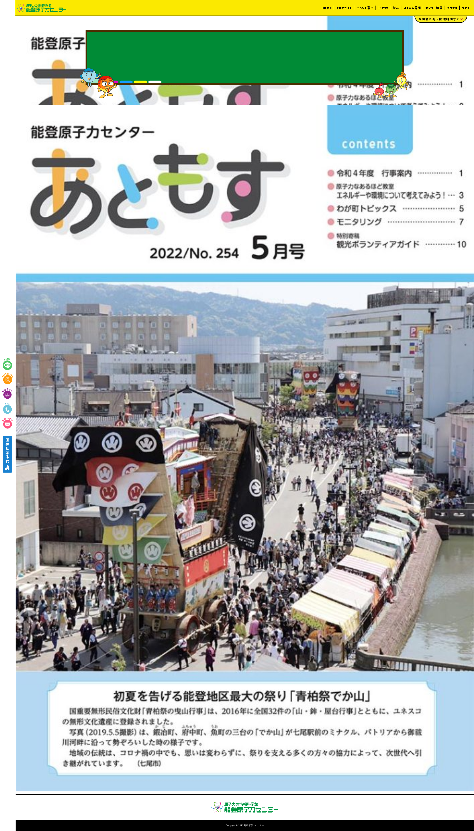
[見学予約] (7, 454)
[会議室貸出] (7, 394)
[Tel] (7, 408)
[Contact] (7, 423)
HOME (326, 8)
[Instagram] (7, 379)
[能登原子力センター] (41, 8)
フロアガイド (344, 8)
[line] (7, 364)
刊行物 (383, 8)
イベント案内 (365, 8)
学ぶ (396, 8)
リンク (466, 8)
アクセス (452, 8)
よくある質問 (412, 8)
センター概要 (434, 8)
